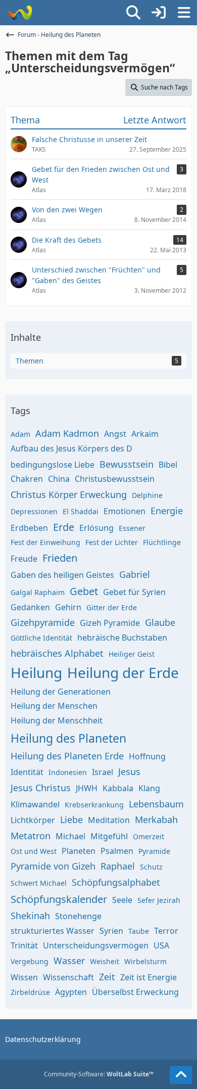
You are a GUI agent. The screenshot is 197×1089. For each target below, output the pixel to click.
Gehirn (68, 607)
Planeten (78, 850)
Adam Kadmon (67, 433)
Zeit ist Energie (148, 977)
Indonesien (67, 772)
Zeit (107, 977)
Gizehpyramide (43, 622)
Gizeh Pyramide (110, 622)
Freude (24, 558)
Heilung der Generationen (61, 691)
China (59, 478)
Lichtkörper (33, 820)
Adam (20, 434)
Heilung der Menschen (54, 705)
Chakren (27, 478)
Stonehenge (78, 916)
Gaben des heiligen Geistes (62, 574)
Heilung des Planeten (68, 738)
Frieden (59, 558)
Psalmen (117, 850)
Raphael (118, 866)
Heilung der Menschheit (57, 720)
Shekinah (30, 916)
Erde (63, 527)
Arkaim (145, 433)
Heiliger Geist (132, 654)
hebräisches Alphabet (57, 653)
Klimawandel (35, 804)
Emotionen (124, 511)
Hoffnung (147, 756)
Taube (138, 931)
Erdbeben (29, 527)
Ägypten (71, 991)
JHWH (86, 788)
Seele (122, 899)
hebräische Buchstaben (122, 637)
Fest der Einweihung (45, 542)
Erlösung (96, 527)
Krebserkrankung (94, 804)
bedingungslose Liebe (52, 464)
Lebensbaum (156, 804)
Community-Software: (99, 1074)
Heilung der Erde (123, 672)
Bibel (168, 464)
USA (161, 945)
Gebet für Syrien (134, 592)
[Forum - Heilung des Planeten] (19, 13)
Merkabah (156, 819)
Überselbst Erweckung (135, 991)
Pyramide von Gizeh (53, 866)
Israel (102, 772)
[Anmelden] (159, 12)
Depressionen (34, 511)
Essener (132, 528)
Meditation (109, 820)
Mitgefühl (109, 836)
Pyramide (154, 851)
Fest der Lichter (111, 542)
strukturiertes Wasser (52, 930)
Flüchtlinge (162, 542)
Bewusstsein (127, 464)
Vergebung (29, 961)
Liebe (71, 819)
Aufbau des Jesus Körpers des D (71, 448)
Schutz (151, 867)
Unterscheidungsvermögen (96, 945)
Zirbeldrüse (30, 992)
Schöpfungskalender (59, 899)
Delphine (147, 495)
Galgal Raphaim (38, 592)
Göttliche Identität (41, 638)
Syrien (111, 930)
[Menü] (184, 13)
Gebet (84, 591)
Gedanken (30, 607)
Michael (70, 836)
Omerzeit (148, 836)
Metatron (31, 836)
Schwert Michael (39, 883)
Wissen (24, 977)
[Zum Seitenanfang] (181, 1075)
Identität (27, 772)
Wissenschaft (68, 977)
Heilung (36, 672)
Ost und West (34, 851)
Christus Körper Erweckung (69, 494)
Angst (115, 433)
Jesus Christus (41, 788)
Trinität (24, 945)
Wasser (69, 961)
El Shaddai (80, 511)
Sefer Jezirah (158, 900)
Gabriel (134, 574)
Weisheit (104, 961)
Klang (149, 788)
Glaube (160, 622)
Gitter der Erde (111, 607)
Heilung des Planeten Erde (67, 756)
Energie (167, 511)
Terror (166, 930)
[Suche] (133, 13)
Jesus (129, 771)
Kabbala (118, 788)
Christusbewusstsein (115, 478)
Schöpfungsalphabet (116, 882)
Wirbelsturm (145, 961)
